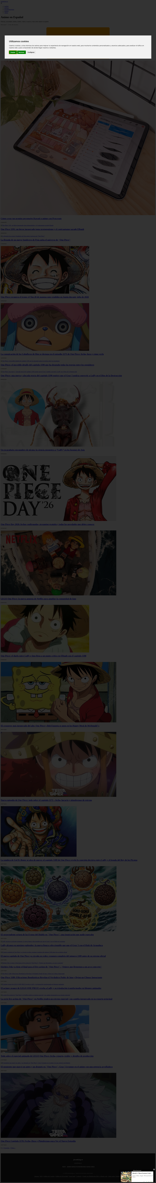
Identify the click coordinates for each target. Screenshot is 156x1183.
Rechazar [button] (21, 52)
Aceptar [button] (12, 52)
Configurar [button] (31, 52)
